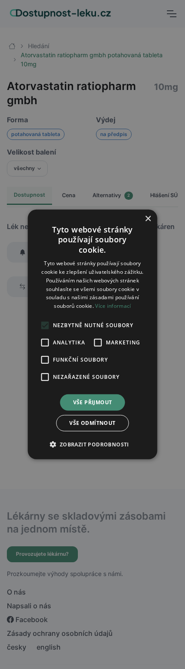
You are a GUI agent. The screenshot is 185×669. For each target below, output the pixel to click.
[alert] (92, 334)
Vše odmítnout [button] (92, 423)
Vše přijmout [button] (92, 402)
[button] (92, 444)
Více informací (113, 306)
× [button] (148, 219)
